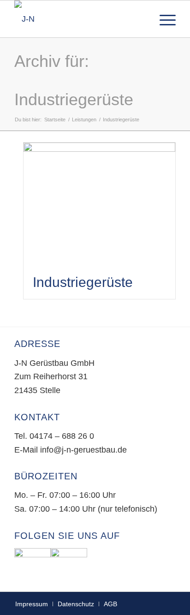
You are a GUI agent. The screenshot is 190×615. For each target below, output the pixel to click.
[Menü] (163, 18)
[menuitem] (163, 18)
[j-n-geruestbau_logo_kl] (78, 18)
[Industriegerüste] (99, 204)
